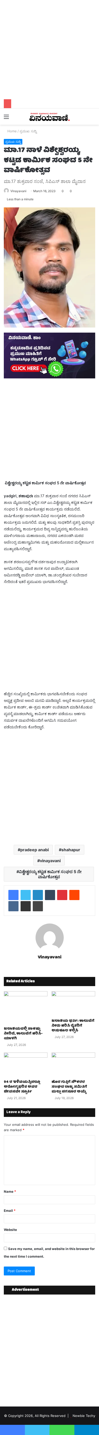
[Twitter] (26, 895)
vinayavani (50, 860)
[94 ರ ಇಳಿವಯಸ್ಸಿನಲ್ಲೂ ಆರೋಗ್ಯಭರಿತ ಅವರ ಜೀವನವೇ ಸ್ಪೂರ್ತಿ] (25, 1065)
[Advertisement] (49, 49)
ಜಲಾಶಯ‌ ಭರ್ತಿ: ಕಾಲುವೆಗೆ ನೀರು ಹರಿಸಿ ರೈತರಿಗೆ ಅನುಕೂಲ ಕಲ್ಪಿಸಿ (73, 1026)
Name (10, 1191)
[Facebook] (13, 895)
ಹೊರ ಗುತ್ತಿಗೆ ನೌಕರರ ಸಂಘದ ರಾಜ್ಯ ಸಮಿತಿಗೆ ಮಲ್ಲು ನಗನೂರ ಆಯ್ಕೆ (69, 1087)
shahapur (70, 849)
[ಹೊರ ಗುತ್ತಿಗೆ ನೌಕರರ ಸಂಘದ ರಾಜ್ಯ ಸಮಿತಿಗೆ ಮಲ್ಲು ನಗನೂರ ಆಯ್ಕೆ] (73, 1065)
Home (11, 131)
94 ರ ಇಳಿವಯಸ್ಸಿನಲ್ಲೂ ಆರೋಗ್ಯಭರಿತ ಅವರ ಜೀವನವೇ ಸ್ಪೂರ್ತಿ (22, 1087)
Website (10, 1230)
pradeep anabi (34, 849)
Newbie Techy (84, 1416)
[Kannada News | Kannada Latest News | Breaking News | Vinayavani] (49, 116)
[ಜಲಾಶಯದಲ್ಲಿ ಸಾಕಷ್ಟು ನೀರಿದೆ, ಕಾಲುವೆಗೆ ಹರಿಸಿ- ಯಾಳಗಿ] (25, 1007)
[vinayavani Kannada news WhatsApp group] (49, 377)
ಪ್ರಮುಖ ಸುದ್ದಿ (28, 131)
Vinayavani (18, 191)
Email (9, 1211)
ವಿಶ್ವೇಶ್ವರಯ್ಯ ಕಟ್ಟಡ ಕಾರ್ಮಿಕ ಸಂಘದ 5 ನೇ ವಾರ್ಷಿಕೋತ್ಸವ (50, 874)
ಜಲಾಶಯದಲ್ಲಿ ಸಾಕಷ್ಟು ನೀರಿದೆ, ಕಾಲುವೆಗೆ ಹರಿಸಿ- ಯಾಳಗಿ (23, 1034)
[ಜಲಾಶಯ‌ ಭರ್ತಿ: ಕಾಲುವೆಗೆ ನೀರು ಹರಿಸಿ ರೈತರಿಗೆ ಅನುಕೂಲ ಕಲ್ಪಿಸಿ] (73, 1003)
